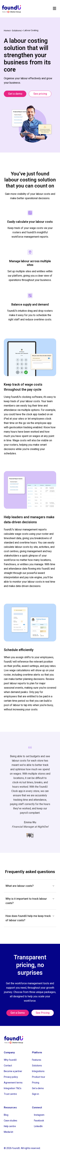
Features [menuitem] (36, 1060)
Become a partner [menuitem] (13, 1071)
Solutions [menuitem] (37, 1065)
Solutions (16, 30)
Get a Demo (17, 1013)
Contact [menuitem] (8, 1065)
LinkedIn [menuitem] (38, 1126)
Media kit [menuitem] (8, 1132)
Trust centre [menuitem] (10, 1094)
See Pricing (43, 1013)
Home (7, 30)
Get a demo (15, 94)
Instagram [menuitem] (39, 1115)
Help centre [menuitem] (10, 1126)
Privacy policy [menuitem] (11, 1077)
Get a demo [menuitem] (38, 1088)
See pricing (40, 94)
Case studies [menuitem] (10, 1120)
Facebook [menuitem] (39, 1120)
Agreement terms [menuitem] (13, 1082)
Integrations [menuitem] (38, 1071)
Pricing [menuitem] (35, 1082)
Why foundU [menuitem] (10, 1060)
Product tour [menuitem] (38, 1077)
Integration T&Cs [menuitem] (12, 1088)
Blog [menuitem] (6, 1115)
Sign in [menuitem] (35, 1094)
